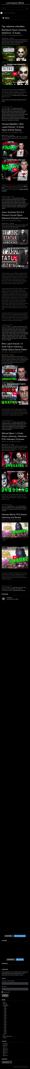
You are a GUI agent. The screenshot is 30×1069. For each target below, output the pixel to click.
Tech (4, 1054)
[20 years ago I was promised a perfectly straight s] (15, 800)
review (20, 336)
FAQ (4, 1034)
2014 (5, 1024)
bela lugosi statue (6, 201)
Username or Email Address (8, 980)
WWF (17, 587)
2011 (5, 1028)
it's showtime (11, 117)
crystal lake (16, 326)
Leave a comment (19, 35)
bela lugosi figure (22, 199)
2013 (5, 1025)
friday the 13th (23, 326)
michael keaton (5, 118)
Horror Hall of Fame (7, 1036)
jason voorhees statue (14, 333)
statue (19, 509)
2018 (5, 1018)
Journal (4, 1049)
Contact (4, 1037)
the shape (23, 509)
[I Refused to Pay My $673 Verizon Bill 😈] (15, 950)
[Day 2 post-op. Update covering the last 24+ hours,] (15, 785)
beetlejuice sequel (6, 114)
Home (4, 1002)
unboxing (4, 206)
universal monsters (11, 206)
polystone (15, 507)
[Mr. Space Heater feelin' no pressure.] (15, 926)
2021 (5, 1014)
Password (4, 986)
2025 (5, 1008)
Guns (4, 1046)
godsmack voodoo (6, 203)
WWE (14, 587)
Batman (14, 108)
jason (17, 329)
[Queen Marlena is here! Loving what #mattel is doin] (15, 879)
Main (9, 108)
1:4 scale (19, 506)
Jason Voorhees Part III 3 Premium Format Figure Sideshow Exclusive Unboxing (15, 215)
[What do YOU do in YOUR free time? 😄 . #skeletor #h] (15, 910)
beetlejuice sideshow (16, 114)
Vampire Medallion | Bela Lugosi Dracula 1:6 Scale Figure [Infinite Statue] (13, 126)
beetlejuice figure (12, 111)
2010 (5, 1030)
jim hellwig (20, 587)
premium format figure (12, 336)
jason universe (5, 331)
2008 (5, 1033)
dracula (12, 202)
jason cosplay (22, 329)
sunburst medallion (22, 205)
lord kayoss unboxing (19, 117)
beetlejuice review (20, 112)
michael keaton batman (14, 118)
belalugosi (13, 201)
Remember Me (6, 992)
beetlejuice (20, 108)
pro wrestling (13, 589)
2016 (5, 1021)
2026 (5, 1006)
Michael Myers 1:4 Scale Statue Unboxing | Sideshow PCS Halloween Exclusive (14, 436)
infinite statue (14, 203)
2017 (5, 1020)
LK (12, 35)
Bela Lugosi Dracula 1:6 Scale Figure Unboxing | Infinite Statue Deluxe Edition (14, 346)
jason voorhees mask (10, 332)
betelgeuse (16, 115)
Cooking (5, 1043)
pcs (12, 507)
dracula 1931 (17, 202)
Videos (4, 1055)
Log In (5, 995)
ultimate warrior (16, 590)
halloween (7, 507)
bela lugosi (15, 198)
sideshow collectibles (13, 120)
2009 (5, 1031)
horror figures (11, 329)
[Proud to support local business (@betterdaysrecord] (15, 863)
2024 (5, 1009)
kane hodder (10, 335)
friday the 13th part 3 (17, 328)
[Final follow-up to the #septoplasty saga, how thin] (15, 674)
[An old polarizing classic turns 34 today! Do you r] (15, 847)
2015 (5, 1023)
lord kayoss (16, 335)
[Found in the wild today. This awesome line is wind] (15, 721)
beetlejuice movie (11, 112)
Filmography (5, 1005)
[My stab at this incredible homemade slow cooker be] (15, 832)
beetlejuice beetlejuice (7, 109)
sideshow (8, 338)
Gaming (4, 1045)
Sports (4, 1052)
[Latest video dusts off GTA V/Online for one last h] (15, 816)
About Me (5, 1003)
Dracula (15, 422)
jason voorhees (13, 331)
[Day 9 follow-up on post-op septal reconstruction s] (15, 753)
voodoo (3, 208)
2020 (5, 1015)
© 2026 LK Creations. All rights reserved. (20, 1066)
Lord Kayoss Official (15, 3)
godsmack (23, 202)
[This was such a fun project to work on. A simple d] (15, 705)
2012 (5, 1027)
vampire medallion (21, 206)
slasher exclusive (12, 509)
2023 (5, 1011)
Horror (9, 506)
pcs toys (8, 589)
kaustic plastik (21, 203)
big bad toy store (21, 201)
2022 (5, 1012)
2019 (5, 1017)
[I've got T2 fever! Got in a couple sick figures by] (15, 894)
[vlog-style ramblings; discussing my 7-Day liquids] (15, 625)
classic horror (5, 202)
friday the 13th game (7, 328)
